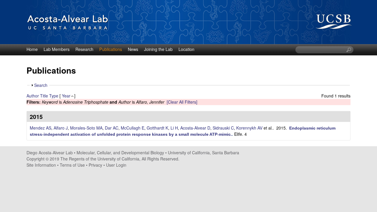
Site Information (41, 165)
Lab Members (57, 49)
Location (186, 49)
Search (40, 85)
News (133, 49)
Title (44, 96)
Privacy (95, 165)
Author (33, 96)
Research (84, 49)
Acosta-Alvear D (195, 128)
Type (53, 96)
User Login (116, 165)
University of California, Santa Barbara (203, 152)
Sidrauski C (223, 128)
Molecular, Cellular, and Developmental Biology (120, 152)
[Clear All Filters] (182, 102)
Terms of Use (72, 165)
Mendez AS (40, 128)
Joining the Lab (158, 49)
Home (32, 49)
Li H (174, 128)
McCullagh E (132, 128)
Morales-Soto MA (86, 128)
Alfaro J (61, 128)
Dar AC (111, 128)
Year (66, 96)
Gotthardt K (157, 128)
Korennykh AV (249, 128)
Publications (110, 49)
